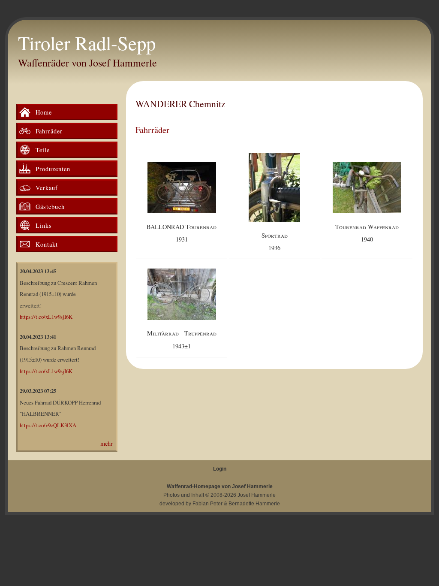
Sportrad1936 (275, 241)
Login (219, 469)
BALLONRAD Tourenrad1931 (181, 233)
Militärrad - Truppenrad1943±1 (181, 339)
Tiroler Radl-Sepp (87, 43)
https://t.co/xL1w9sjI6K (46, 316)
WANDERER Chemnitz (180, 103)
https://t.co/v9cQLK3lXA (48, 425)
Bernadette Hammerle (254, 504)
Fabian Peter (207, 504)
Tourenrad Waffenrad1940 (367, 233)
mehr (106, 443)
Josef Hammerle (257, 495)
